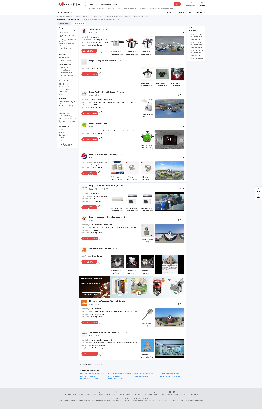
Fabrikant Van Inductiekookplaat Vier (200, 55)
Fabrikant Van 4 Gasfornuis (88, 376)
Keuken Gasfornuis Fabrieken (115, 378)
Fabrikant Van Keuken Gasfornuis (199, 47)
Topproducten (156, 392)
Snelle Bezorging (66, 73)
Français (100, 394)
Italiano (128, 394)
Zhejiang (62, 130)
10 (93, 364)
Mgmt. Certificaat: (87, 42)
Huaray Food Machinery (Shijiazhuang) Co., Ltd (106, 92)
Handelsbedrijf (64, 57)
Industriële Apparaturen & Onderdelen (67, 31)
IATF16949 (63, 92)
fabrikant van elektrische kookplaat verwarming (135, 8)
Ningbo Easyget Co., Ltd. (98, 123)
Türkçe (176, 394)
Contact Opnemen (90, 51)
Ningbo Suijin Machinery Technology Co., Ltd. (105, 154)
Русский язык (136, 394)
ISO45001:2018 (65, 89)
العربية (150, 394)
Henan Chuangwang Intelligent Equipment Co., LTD (107, 217)
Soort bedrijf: (85, 37)
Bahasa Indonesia (193, 394)
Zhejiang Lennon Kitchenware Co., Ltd (103, 248)
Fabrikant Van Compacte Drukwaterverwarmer (92, 373)
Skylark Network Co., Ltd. (98, 29)
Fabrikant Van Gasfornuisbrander (169, 373)
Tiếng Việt (183, 394)
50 (101, 364)
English (74, 394)
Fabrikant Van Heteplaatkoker (198, 37)
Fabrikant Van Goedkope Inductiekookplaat (202, 53)
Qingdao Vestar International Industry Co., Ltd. (106, 186)
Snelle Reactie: (85, 108)
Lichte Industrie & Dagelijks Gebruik (67, 40)
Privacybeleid (121, 392)
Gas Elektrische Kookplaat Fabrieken (170, 376)
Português (121, 394)
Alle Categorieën (65, 12)
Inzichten (164, 392)
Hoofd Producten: (87, 40)
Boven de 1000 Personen (67, 122)
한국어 (144, 394)
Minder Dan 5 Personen (67, 118)
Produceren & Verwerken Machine (67, 36)
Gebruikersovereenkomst (108, 392)
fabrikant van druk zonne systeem (159, 8)
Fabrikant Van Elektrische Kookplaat (200, 45)
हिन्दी (163, 394)
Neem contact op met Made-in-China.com (138, 392)
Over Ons (89, 392)
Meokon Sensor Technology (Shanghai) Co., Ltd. (107, 301)
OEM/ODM (64, 67)
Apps (189, 12)
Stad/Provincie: (86, 45)
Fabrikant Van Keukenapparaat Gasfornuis (119, 373)
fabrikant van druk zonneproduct (111, 8)
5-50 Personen (64, 113)
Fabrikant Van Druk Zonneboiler (199, 34)
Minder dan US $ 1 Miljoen (67, 102)
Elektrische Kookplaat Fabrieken (89, 378)
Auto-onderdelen (65, 48)
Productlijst (64, 23)
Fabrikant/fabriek (65, 60)
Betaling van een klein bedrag (67, 76)
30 (97, 364)
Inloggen (202, 5)
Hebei (62, 140)
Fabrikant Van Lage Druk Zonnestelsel (201, 39)
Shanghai (63, 132)
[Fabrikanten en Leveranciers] (68, 4)
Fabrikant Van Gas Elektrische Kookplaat (202, 42)
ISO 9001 (63, 95)
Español (107, 394)
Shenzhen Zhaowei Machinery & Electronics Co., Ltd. (108, 332)
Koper (169, 12)
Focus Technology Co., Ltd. (128, 398)
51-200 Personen (65, 116)
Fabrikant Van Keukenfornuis (198, 50)
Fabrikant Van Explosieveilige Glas (143, 373)
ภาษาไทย (169, 394)
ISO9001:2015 (64, 87)
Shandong (63, 138)
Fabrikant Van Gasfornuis (197, 58)
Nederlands (157, 394)
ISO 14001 (63, 84)
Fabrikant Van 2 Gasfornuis (114, 376)
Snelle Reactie (65, 70)
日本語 (94, 394)
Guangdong (64, 135)
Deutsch (114, 394)
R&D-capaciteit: (86, 105)
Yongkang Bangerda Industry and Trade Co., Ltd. (107, 61)
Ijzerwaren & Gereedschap (67, 44)
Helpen (180, 12)
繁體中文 (87, 394)
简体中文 (80, 394)
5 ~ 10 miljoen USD (66, 106)
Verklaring (97, 392)
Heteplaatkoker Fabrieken (141, 376)
